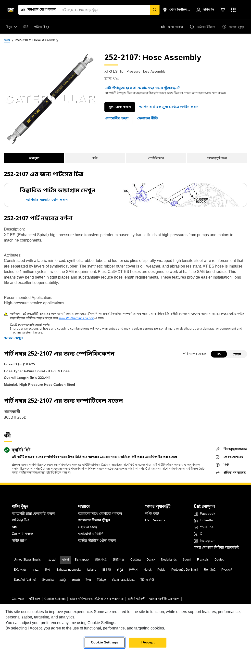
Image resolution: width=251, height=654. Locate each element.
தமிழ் (63, 580)
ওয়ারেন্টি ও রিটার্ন (90, 534)
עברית (35, 570)
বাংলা (65, 560)
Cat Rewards (155, 520)
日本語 (106, 570)
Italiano (91, 570)
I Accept (148, 642)
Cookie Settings (54, 599)
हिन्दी (47, 570)
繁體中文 (119, 560)
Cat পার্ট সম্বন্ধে (22, 534)
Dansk (151, 560)
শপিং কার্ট (152, 514)
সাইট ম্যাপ (19, 541)
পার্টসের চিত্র (20, 520)
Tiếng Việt (147, 580)
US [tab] (219, 354)
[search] (155, 10)
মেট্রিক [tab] (237, 354)
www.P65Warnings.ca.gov (76, 319)
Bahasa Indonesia (68, 570)
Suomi (187, 560)
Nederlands (169, 560)
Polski (161, 570)
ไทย (88, 580)
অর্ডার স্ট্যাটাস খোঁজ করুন (97, 541)
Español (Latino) (25, 580)
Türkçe (101, 580)
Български (82, 560)
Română (209, 570)
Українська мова (123, 580)
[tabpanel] (50, 99)
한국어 (133, 570)
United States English (28, 560)
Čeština (135, 560)
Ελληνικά (20, 570)
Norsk (147, 570)
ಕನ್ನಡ (120, 570)
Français (203, 560)
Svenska (48, 580)
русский (226, 570)
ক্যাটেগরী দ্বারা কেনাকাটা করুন (33, 514)
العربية (52, 560)
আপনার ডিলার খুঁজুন (94, 520)
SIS (14, 527)
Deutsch (220, 560)
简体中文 (101, 560)
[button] (169, 107)
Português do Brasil (184, 570)
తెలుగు (76, 580)
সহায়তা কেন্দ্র (87, 527)
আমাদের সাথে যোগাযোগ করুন (100, 514)
